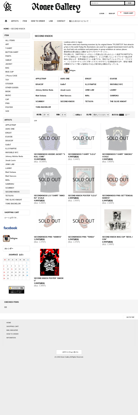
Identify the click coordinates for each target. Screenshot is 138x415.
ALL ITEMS (10, 40)
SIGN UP (112, 13)
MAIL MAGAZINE (12, 330)
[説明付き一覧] (128, 115)
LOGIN (101, 13)
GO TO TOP (130, 317)
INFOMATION (11, 338)
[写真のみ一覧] (122, 115)
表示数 (39, 115)
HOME (8, 322)
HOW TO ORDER (12, 334)
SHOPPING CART (12, 326)
